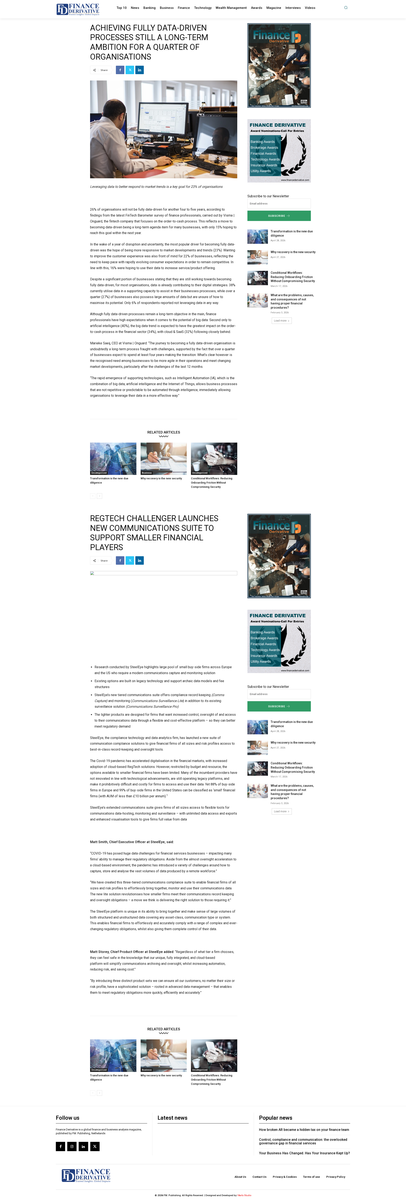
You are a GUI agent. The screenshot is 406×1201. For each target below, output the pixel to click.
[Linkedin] (139, 70)
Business (147, 473)
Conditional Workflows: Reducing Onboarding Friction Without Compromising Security (211, 482)
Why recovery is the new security (161, 478)
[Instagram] (72, 1146)
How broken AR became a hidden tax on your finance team (304, 1130)
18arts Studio (244, 1195)
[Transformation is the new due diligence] (113, 459)
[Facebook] (120, 70)
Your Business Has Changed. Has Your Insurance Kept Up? (304, 1153)
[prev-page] (92, 496)
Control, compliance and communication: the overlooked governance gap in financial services (303, 1141)
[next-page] (99, 496)
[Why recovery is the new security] (164, 459)
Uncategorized (99, 473)
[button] (346, 7)
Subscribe (276, 215)
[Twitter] (130, 70)
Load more (280, 320)
